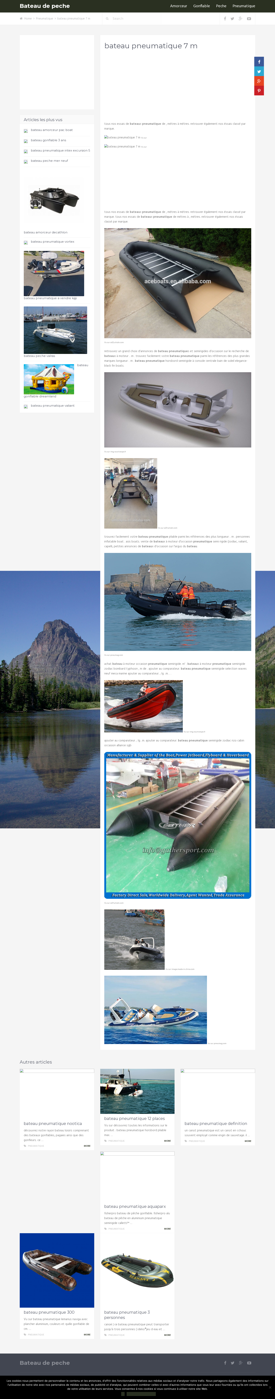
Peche (221, 6)
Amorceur (178, 6)
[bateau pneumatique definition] (218, 1094)
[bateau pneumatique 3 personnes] (137, 1270)
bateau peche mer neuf (49, 161)
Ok (123, 1394)
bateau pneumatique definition (216, 1123)
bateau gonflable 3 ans (48, 140)
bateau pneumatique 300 (49, 1312)
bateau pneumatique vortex (52, 241)
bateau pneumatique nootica (53, 1123)
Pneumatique (244, 6)
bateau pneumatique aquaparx (135, 1206)
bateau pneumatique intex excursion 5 (60, 150)
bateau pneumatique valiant (52, 405)
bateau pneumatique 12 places (134, 1118)
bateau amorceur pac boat (52, 130)
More (87, 1146)
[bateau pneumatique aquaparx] (137, 1177)
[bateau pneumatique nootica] (57, 1094)
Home (28, 18)
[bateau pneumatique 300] (57, 1270)
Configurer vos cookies (141, 1394)
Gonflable (201, 6)
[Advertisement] (177, 85)
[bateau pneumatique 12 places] (137, 1091)
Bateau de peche (45, 6)
